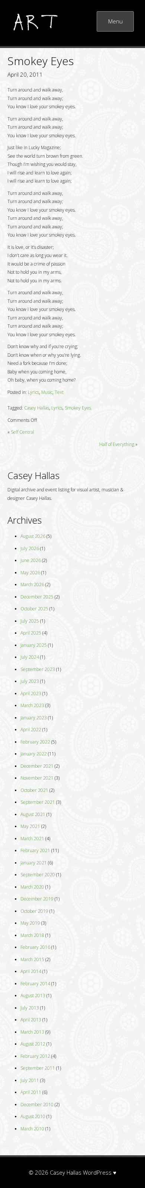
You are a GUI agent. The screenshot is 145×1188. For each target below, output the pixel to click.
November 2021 (37, 778)
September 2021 (37, 802)
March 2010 (32, 1129)
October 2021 (34, 790)
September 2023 (37, 669)
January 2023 (33, 718)
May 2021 (30, 826)
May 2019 (30, 923)
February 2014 (35, 983)
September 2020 (37, 874)
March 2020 (32, 887)
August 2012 (32, 1044)
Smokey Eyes (78, 408)
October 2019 (34, 911)
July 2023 (29, 681)
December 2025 (37, 597)
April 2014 (30, 971)
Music (46, 392)
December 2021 (37, 766)
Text (59, 392)
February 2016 (35, 947)
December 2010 (37, 1104)
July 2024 (29, 657)
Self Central (22, 432)
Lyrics (33, 392)
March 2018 (32, 935)
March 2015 (32, 959)
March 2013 (32, 1032)
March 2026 (32, 584)
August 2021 (32, 814)
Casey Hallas (36, 408)
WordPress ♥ (99, 1172)
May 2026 (30, 572)
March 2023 (32, 705)
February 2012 (35, 1056)
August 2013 (32, 995)
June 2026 (30, 560)
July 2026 (29, 548)
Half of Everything (116, 444)
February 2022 (35, 742)
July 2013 (29, 1008)
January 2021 (33, 863)
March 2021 (32, 838)
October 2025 (34, 609)
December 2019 (37, 899)
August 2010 (32, 1116)
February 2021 (35, 850)
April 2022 (30, 729)
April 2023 (30, 693)
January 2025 (33, 645)
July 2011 (29, 1080)
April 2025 (30, 633)
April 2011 (30, 1092)
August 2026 (32, 536)
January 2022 (33, 754)
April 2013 (30, 1020)
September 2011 (37, 1068)
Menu (115, 21)
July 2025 (29, 621)
